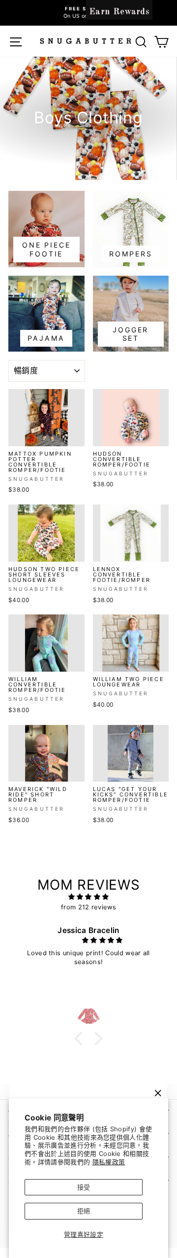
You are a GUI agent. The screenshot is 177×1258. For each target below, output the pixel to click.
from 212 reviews (88, 907)
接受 (83, 1187)
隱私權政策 (108, 1162)
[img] (88, 897)
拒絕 (83, 1211)
